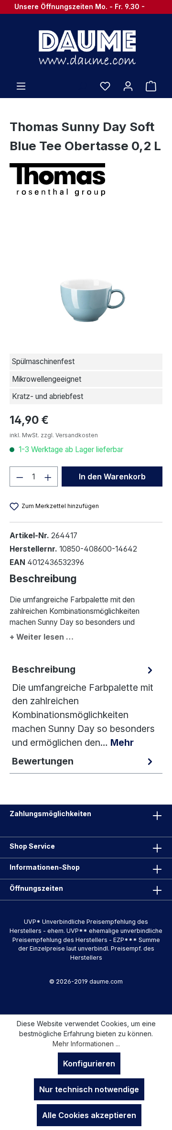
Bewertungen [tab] (43, 761)
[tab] (84, 706)
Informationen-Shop (45, 867)
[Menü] (21, 85)
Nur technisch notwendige (89, 1089)
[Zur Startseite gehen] (86, 46)
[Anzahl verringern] (20, 476)
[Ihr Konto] (128, 85)
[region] (86, 277)
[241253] (86, 277)
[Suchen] (82, 85)
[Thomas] (86, 179)
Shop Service (32, 846)
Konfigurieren (89, 1063)
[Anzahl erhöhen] (48, 476)
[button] (86, 635)
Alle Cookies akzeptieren (89, 1115)
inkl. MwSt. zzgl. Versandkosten (54, 435)
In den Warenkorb (112, 476)
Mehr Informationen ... (86, 1044)
